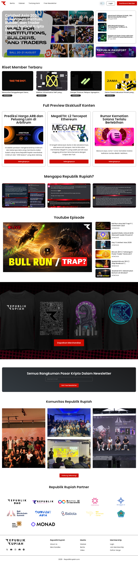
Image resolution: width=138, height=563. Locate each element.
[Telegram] (23, 549)
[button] (7, 96)
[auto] (102, 3)
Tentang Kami (34, 3)
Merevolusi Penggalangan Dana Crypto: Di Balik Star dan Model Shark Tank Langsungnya (17, 92)
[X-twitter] (7, 549)
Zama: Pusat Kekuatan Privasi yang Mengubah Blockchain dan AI (119, 92)
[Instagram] (15, 549)
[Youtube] (11, 549)
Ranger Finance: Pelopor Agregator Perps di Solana (85, 92)
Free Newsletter (50, 3)
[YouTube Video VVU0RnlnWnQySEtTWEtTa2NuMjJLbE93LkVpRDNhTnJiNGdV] (47, 247)
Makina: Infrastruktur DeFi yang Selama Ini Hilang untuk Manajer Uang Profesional (51, 92)
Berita (12, 3)
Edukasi (22, 3)
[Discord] (19, 549)
